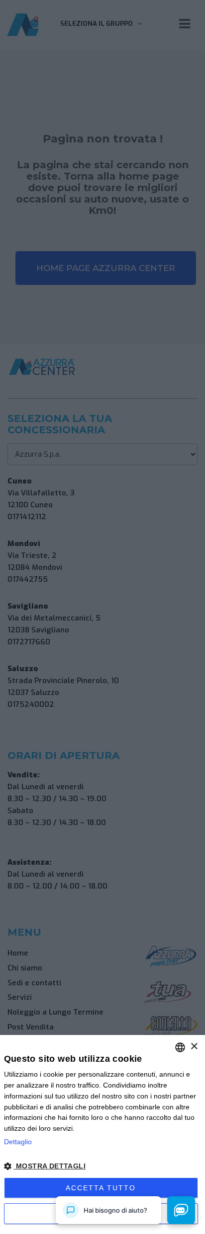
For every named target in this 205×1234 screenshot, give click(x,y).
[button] (103, 1166)
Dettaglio (18, 1142)
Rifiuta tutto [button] (100, 1214)
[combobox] (180, 1047)
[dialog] (102, 1134)
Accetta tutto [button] (101, 1188)
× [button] (194, 1046)
